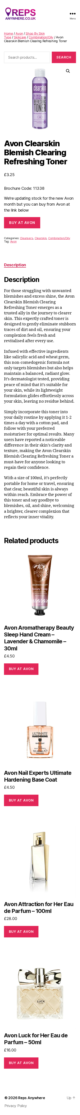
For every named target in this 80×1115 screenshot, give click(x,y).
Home (8, 33)
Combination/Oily (41, 37)
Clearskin (41, 238)
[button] (68, 71)
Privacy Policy (15, 1106)
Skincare (20, 37)
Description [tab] (15, 265)
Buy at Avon (22, 222)
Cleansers (26, 238)
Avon (19, 33)
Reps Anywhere (31, 1098)
